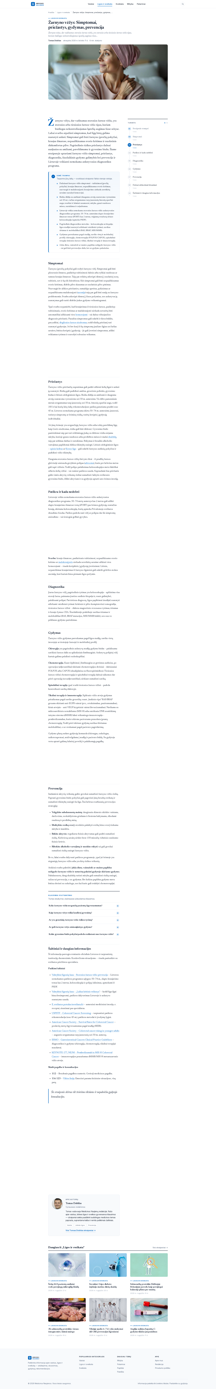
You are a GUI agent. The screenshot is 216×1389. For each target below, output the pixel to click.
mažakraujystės (65, 562)
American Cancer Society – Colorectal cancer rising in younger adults (85, 1031)
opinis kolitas (56, 449)
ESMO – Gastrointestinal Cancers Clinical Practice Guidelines (82, 1040)
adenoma (89, 463)
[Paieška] (182, 4)
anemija (81, 292)
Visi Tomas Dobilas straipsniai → (81, 1230)
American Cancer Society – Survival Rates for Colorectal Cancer (83, 1022)
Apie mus (159, 1360)
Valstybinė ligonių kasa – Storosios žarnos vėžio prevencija (80, 975)
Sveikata (120, 4)
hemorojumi (82, 315)
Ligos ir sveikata (105, 4)
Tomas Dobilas (74, 1203)
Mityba (130, 4)
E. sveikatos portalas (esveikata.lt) (67, 1004)
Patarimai (141, 4)
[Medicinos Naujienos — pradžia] (42, 4)
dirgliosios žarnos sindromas (73, 323)
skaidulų (112, 437)
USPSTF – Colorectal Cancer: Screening (71, 1013)
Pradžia (51, 12)
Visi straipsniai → (160, 1247)
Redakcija (159, 1364)
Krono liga (71, 449)
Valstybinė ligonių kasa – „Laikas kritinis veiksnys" (76, 992)
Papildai (120, 1368)
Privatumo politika (162, 1368)
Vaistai (91, 4)
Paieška (120, 1372)
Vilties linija (68, 1078)
